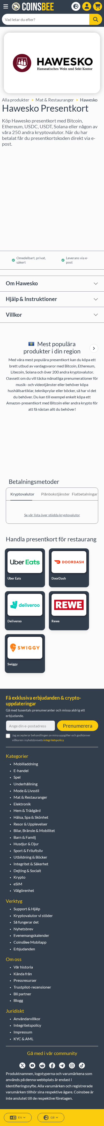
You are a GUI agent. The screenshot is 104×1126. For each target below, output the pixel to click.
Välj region (12, 153)
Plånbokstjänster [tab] (52, 494)
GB (53, 1117)
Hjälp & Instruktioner (31, 299)
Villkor (14, 314)
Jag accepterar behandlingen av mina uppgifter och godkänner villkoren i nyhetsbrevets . (51, 737)
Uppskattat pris (17, 194)
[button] (5, 6)
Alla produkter (15, 99)
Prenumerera (77, 726)
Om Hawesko (22, 283)
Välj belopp (12, 174)
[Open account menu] (86, 6)
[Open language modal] (75, 6)
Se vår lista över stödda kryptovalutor (52, 515)
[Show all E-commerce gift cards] (93, 348)
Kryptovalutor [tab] (21, 494)
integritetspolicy (53, 740)
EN (20, 1117)
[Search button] (95, 19)
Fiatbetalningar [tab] (83, 494)
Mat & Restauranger (55, 99)
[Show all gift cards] (93, 348)
